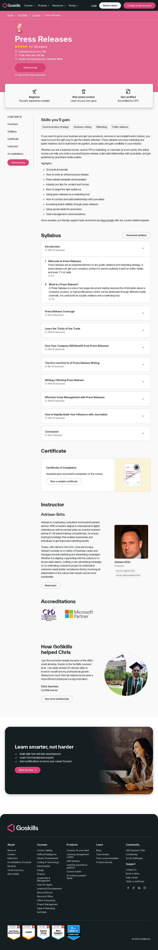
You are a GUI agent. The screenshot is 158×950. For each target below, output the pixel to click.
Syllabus (12, 131)
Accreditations (15, 153)
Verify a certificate (135, 881)
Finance (41, 874)
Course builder (74, 871)
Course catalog (44, 850)
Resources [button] (58, 5)
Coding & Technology (48, 862)
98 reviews (40, 46)
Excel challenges (134, 858)
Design (40, 870)
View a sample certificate (64, 481)
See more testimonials (57, 699)
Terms (10, 870)
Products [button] (43, 5)
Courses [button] (28, 5)
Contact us (131, 869)
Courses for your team (78, 850)
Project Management (47, 904)
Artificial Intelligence (47, 854)
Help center (132, 877)
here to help (107, 220)
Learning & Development (49, 888)
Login (94, 5)
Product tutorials (104, 862)
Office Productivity (46, 900)
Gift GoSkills (13, 874)
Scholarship (131, 854)
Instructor (12, 146)
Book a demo (110, 5)
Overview (12, 124)
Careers (11, 854)
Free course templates (107, 858)
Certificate (13, 138)
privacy (20, 870)
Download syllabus (136, 235)
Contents (14, 117)
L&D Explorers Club (135, 850)
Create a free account (139, 5)
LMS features (73, 861)
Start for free (26, 770)
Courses (36, 15)
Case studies (102, 854)
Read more (51, 585)
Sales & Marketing (46, 908)
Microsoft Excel (44, 892)
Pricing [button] (72, 5)
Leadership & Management (43, 879)
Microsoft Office (45, 896)
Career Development (47, 858)
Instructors (12, 858)
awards (27, 862)
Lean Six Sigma (44, 884)
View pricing (30, 67)
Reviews (11, 866)
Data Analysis (43, 866)
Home (10, 15)
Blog (98, 850)
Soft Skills (22, 15)
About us (11, 850)
